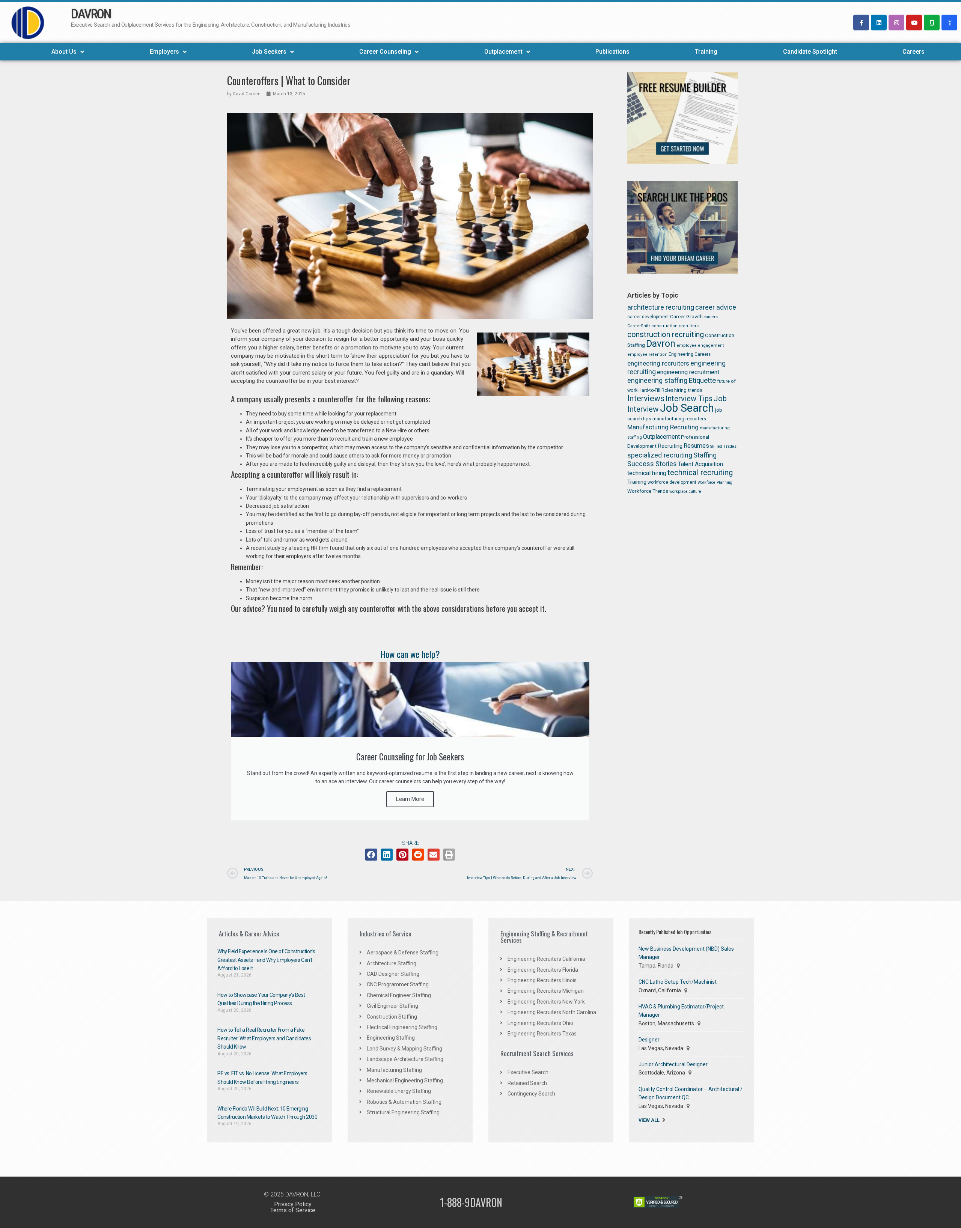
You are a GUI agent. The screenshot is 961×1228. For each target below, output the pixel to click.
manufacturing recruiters (679, 418)
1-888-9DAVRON (471, 1202)
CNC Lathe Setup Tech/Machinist (678, 982)
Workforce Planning (714, 482)
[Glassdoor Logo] (932, 22)
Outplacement (503, 51)
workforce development (672, 482)
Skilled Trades (723, 446)
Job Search (687, 408)
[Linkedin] (879, 22)
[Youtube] (914, 22)
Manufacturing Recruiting (663, 427)
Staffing (705, 455)
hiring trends (688, 390)
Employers (164, 51)
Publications (612, 51)
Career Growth (686, 316)
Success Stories (652, 464)
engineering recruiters (658, 363)
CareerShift (638, 326)
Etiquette (702, 380)
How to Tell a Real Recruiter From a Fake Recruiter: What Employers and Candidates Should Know (264, 1038)
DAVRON (90, 14)
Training (706, 51)
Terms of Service (292, 1210)
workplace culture (685, 491)
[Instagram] (896, 22)
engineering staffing (657, 380)
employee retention (647, 354)
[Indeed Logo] (949, 22)
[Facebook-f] (861, 22)
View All (649, 1120)
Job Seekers (269, 51)
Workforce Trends (647, 491)
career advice (715, 307)
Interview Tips (689, 398)
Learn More (410, 799)
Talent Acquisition (700, 464)
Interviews (645, 398)
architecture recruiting (660, 307)
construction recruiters (675, 326)
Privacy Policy (293, 1204)
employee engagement (700, 345)
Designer (649, 1040)
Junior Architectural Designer (673, 1064)
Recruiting (670, 445)
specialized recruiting (659, 455)
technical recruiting (700, 472)
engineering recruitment (688, 372)
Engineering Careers (690, 354)
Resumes (696, 445)
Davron (660, 343)
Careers (913, 51)
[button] (371, 855)
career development (648, 316)
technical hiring (646, 473)
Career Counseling (385, 51)
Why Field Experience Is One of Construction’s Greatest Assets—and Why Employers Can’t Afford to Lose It (266, 959)
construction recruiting (665, 334)
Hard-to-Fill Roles (656, 390)
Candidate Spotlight (810, 51)
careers (711, 317)
